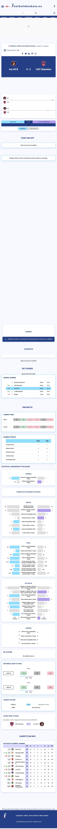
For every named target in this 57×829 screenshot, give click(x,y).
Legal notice (19, 815)
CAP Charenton (19, 724)
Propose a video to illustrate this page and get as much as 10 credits (30, 339)
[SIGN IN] (54, 12)
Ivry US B (36, 724)
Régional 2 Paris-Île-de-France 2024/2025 (22, 46)
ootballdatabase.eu (28, 6)
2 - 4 (28, 724)
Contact (26, 815)
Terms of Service (33, 815)
